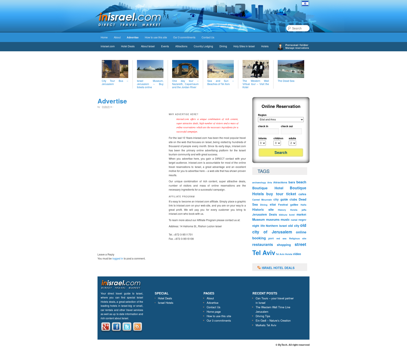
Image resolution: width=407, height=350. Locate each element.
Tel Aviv (263, 252)
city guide (280, 199)
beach (301, 181)
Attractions (181, 46)
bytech (106, 106)
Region (262, 115)
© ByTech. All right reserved (292, 345)
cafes (302, 194)
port (271, 238)
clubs (293, 199)
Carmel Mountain (262, 199)
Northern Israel (276, 226)
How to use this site (156, 37)
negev (302, 220)
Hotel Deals (128, 46)
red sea (281, 238)
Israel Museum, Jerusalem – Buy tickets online (150, 84)
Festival (283, 204)
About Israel (148, 46)
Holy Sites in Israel (244, 46)
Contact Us (208, 37)
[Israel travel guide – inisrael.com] (130, 27)
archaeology (259, 182)
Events (165, 46)
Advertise (133, 37)
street (300, 244)
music (285, 219)
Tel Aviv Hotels (284, 254)
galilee (294, 204)
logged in (117, 258)
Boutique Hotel (267, 187)
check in (263, 126)
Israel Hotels (165, 303)
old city (293, 225)
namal (294, 219)
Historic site (263, 209)
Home (104, 37)
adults (292, 138)
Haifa (303, 204)
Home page (214, 312)
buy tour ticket (281, 193)
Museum (258, 219)
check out (287, 126)
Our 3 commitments (184, 37)
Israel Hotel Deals (278, 268)
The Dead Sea (286, 80)
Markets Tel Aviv (266, 325)
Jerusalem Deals (264, 214)
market (301, 214)
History (282, 209)
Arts (269, 182)
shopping (284, 244)
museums (273, 220)
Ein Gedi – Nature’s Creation (273, 320)
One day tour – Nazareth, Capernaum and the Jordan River (185, 84)
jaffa (304, 209)
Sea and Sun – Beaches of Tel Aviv (220, 82)
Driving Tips (263, 316)
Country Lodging (203, 46)
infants (262, 138)
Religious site (297, 238)
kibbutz (283, 214)
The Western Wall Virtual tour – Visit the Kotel (256, 84)
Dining (223, 46)
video (297, 253)
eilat (273, 204)
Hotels (265, 46)
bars (292, 182)
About (117, 37)
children (278, 138)
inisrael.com (108, 46)
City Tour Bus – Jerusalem (115, 82)
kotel (292, 214)
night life (258, 226)
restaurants (262, 244)
